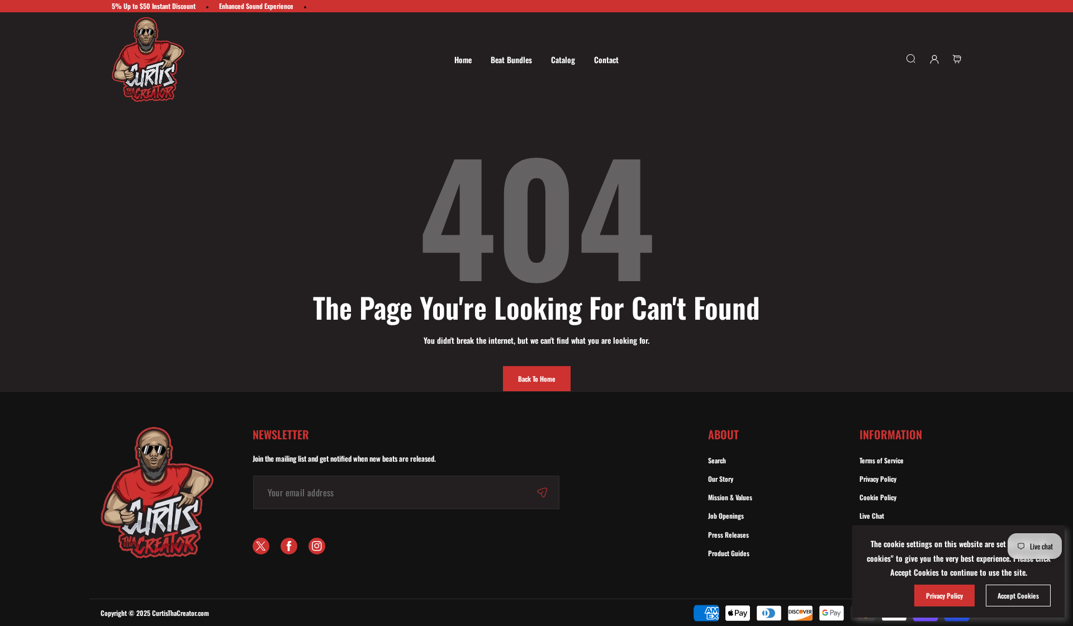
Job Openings (726, 515)
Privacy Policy (878, 478)
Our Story (720, 478)
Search (717, 460)
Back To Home (537, 378)
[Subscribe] (542, 492)
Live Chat (872, 515)
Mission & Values (730, 497)
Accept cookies (1018, 595)
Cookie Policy (878, 497)
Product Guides (728, 553)
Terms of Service (882, 460)
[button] (956, 59)
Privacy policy (944, 595)
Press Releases (728, 534)
